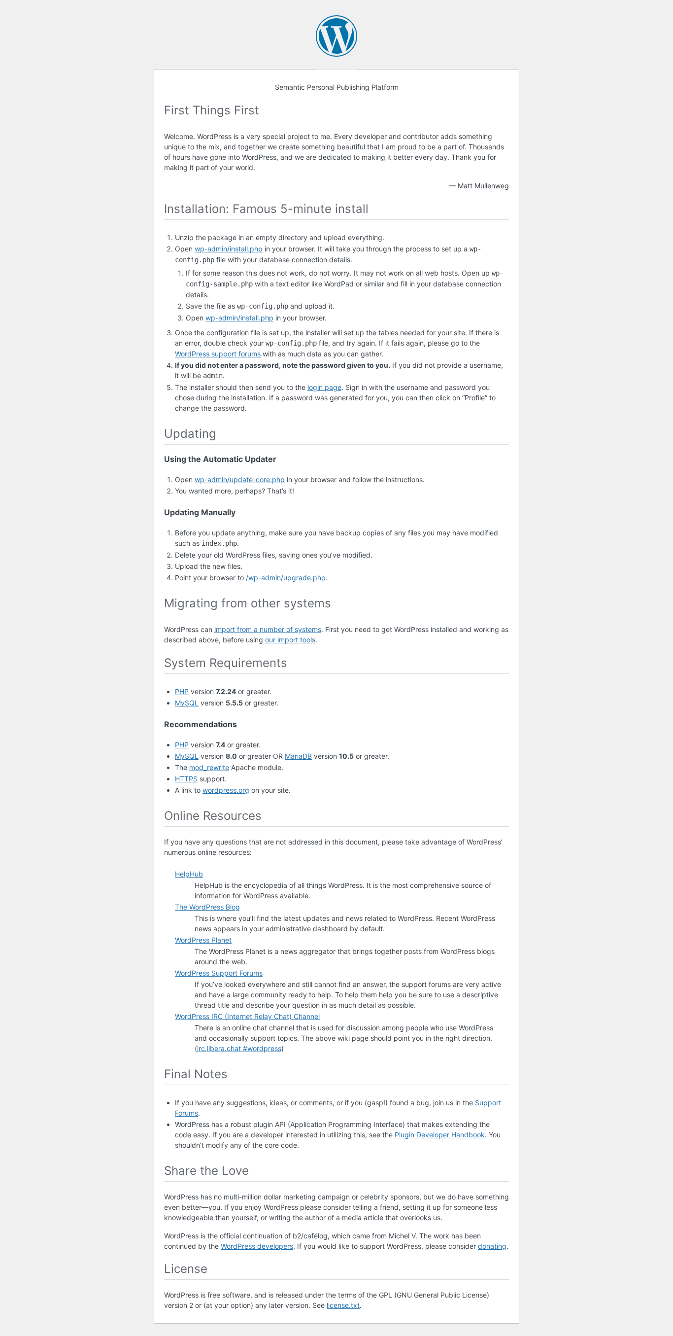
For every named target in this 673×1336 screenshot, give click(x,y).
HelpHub (189, 874)
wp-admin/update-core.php (240, 479)
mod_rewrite (209, 767)
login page (324, 387)
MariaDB (298, 756)
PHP (182, 691)
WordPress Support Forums (219, 973)
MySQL (187, 703)
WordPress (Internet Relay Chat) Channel (247, 1016)
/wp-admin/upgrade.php (286, 577)
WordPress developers (257, 1246)
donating (492, 1246)
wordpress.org (225, 790)
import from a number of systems (267, 629)
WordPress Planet (203, 940)
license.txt (343, 1305)
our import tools (290, 639)
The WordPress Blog (207, 907)
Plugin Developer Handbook (440, 1134)
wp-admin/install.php (229, 249)
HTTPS (186, 778)
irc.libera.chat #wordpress (239, 1048)
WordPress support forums (218, 354)
